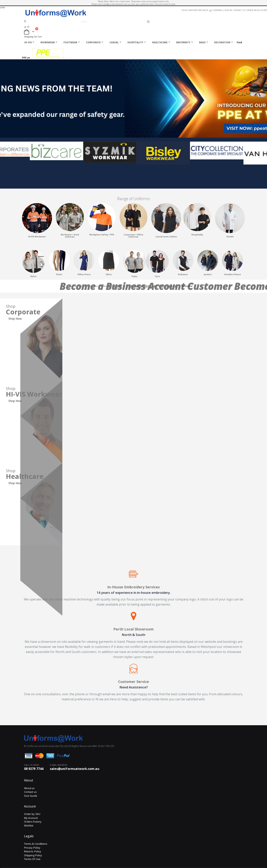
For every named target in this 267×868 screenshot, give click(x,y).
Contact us (30, 792)
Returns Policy (32, 851)
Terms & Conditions (35, 843)
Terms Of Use (32, 859)
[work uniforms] (70, 230)
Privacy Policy (32, 847)
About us (29, 788)
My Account (31, 818)
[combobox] (113, 21)
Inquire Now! (187, 286)
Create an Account (256, 10)
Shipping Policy (33, 855)
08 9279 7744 (33, 769)
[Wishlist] (28, 26)
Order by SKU (32, 814)
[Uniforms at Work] (133, 13)
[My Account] (25, 26)
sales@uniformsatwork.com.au (74, 769)
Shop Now (15, 318)
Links (2, 7)
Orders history (32, 821)
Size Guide (30, 795)
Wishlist (28, 825)
